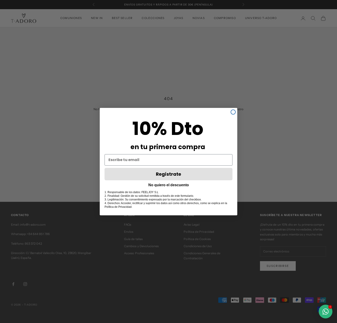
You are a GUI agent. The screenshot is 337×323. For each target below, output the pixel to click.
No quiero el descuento (168, 185)
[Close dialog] (233, 112)
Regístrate (168, 174)
